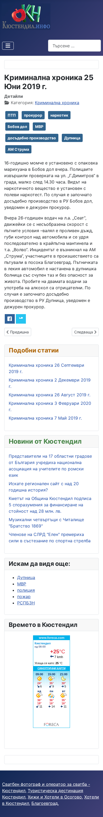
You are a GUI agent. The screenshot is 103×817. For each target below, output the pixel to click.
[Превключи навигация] (8, 46)
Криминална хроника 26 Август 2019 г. (49, 394)
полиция (26, 590)
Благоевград (44, 803)
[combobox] (74, 46)
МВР (39, 126)
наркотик (59, 115)
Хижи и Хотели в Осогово (55, 797)
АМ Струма (18, 149)
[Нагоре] (94, 807)
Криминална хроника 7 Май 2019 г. (45, 418)
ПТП (12, 115)
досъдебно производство (32, 138)
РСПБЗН (26, 602)
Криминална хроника (57, 102)
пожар (24, 596)
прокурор (33, 115)
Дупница (72, 138)
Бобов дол (17, 126)
